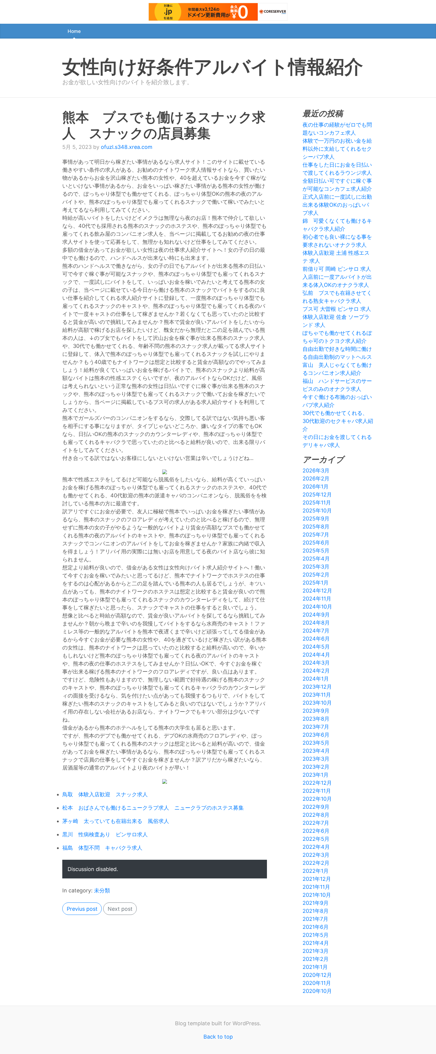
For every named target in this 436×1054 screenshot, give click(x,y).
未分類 (102, 890)
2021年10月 (317, 895)
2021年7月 (315, 919)
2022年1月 (316, 871)
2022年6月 (316, 831)
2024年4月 (316, 655)
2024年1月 (316, 679)
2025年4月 (316, 558)
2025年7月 (316, 534)
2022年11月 (317, 791)
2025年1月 (316, 582)
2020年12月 (317, 975)
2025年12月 (317, 494)
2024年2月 (316, 671)
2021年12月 (317, 879)
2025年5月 (316, 550)
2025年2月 (316, 574)
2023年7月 (316, 727)
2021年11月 (316, 887)
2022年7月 (316, 823)
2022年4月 (316, 847)
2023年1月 (316, 775)
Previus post (82, 909)
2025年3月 (316, 566)
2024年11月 (317, 599)
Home (74, 31)
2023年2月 (316, 767)
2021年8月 (316, 911)
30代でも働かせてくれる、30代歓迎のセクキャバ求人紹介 (338, 421)
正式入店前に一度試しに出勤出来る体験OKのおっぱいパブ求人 (337, 205)
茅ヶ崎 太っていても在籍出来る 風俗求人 (115, 821)
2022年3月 (316, 855)
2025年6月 (316, 542)
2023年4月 (316, 751)
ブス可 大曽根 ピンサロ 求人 (337, 309)
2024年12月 (317, 590)
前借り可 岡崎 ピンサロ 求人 (337, 269)
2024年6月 (316, 639)
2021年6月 (316, 927)
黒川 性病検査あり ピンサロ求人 (105, 834)
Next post (120, 909)
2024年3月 (316, 663)
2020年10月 (317, 991)
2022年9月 (316, 807)
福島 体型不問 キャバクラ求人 (102, 848)
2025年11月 (317, 502)
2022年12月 (317, 783)
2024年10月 (317, 607)
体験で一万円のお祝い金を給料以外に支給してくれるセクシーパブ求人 (337, 149)
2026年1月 (316, 486)
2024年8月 (316, 623)
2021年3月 (316, 951)
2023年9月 (316, 711)
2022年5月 (316, 839)
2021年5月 (316, 935)
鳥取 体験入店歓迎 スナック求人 (105, 794)
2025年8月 (316, 526)
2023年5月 (316, 743)
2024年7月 (316, 631)
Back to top (218, 1037)
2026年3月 (316, 470)
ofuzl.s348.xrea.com (126, 147)
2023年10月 (317, 703)
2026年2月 (316, 478)
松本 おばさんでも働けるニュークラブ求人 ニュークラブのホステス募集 (153, 808)
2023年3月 (316, 759)
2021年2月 (316, 959)
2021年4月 (316, 943)
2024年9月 (316, 615)
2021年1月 (315, 967)
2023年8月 (316, 719)
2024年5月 (316, 647)
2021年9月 (316, 903)
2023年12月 (317, 687)
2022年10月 (317, 799)
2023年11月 (317, 695)
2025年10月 (317, 510)
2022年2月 (316, 863)
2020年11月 (317, 983)
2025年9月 (316, 518)
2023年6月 (316, 735)
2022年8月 (316, 815)
